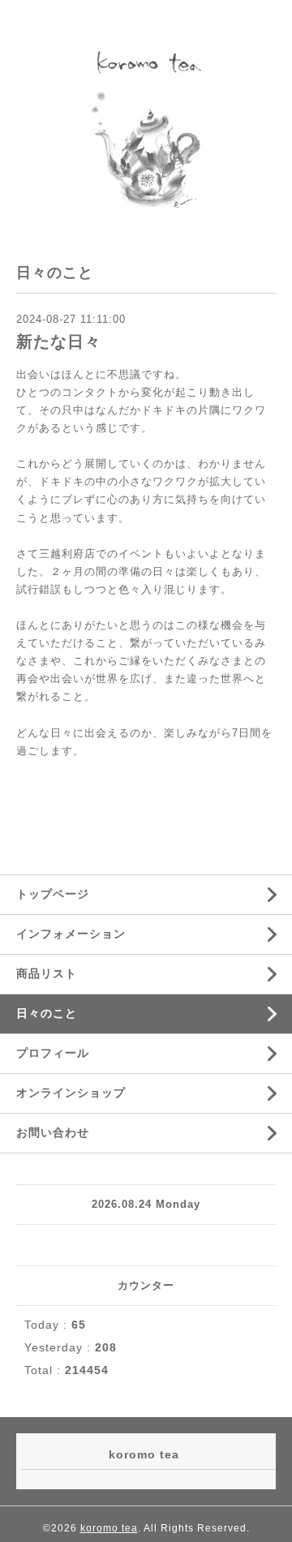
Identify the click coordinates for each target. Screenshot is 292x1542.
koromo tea (109, 1528)
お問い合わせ (52, 1132)
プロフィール (52, 1052)
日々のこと (46, 1013)
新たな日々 (58, 341)
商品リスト (46, 973)
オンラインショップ (71, 1092)
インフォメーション (71, 933)
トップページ (52, 893)
